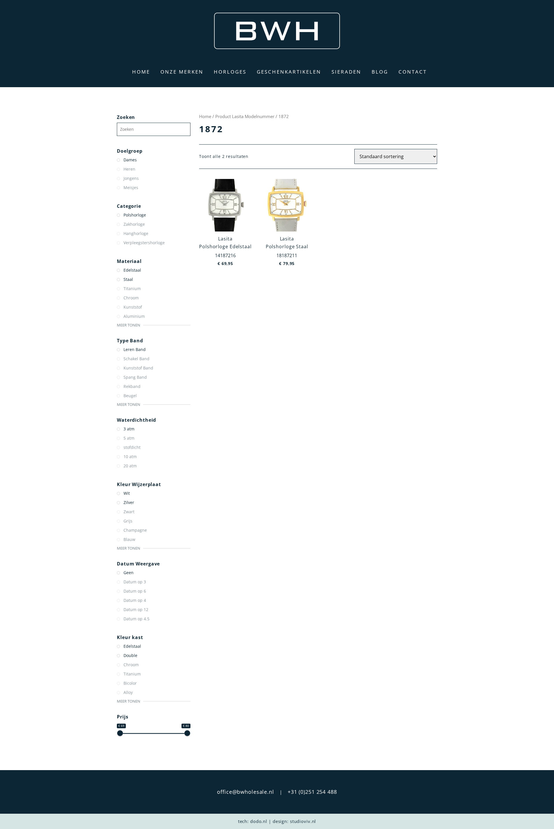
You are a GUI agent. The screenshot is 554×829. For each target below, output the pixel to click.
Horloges (230, 71)
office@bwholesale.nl (245, 791)
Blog (380, 71)
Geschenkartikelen (289, 71)
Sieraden (346, 71)
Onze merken (181, 71)
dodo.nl (258, 821)
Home (141, 71)
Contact (412, 71)
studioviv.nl (303, 821)
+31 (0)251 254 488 (312, 791)
